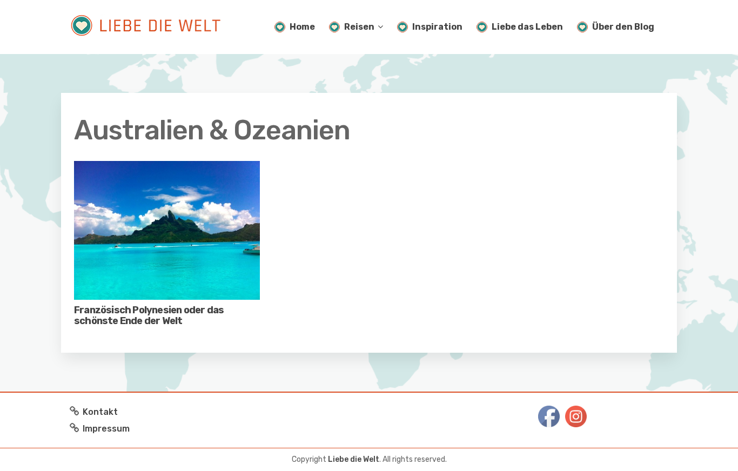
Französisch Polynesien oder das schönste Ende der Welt (149, 315)
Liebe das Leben (527, 27)
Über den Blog (623, 27)
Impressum (106, 428)
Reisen (359, 27)
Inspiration (437, 27)
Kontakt (100, 412)
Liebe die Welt (353, 459)
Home (302, 27)
